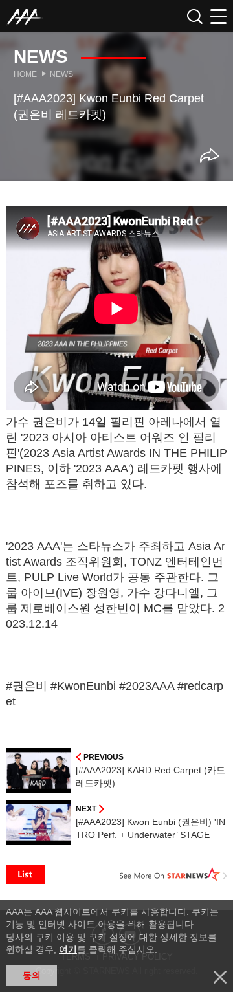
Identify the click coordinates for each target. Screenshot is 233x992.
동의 (32, 975)
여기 (68, 949)
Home (25, 74)
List (25, 874)
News (61, 74)
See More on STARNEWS (173, 874)
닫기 (220, 977)
